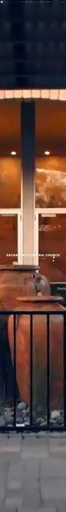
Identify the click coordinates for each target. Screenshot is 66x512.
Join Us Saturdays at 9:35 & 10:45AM (33, 258)
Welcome (21, 1)
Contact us (41, 1)
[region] (33, 256)
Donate (48, 1)
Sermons (31, 1)
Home (18, 1)
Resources (36, 1)
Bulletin (26, 1)
